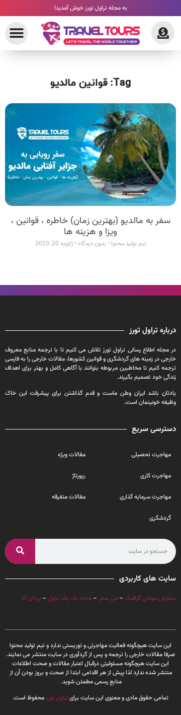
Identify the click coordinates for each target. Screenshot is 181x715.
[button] (16, 33)
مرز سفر (108, 598)
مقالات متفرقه (68, 497)
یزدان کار (31, 598)
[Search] (20, 551)
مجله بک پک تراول (70, 598)
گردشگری (160, 518)
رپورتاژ (78, 475)
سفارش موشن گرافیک (150, 598)
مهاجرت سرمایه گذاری (145, 497)
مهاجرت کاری (155, 475)
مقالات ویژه (71, 454)
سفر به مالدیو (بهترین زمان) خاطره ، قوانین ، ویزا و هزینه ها (90, 226)
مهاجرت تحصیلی (151, 454)
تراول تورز (57, 697)
